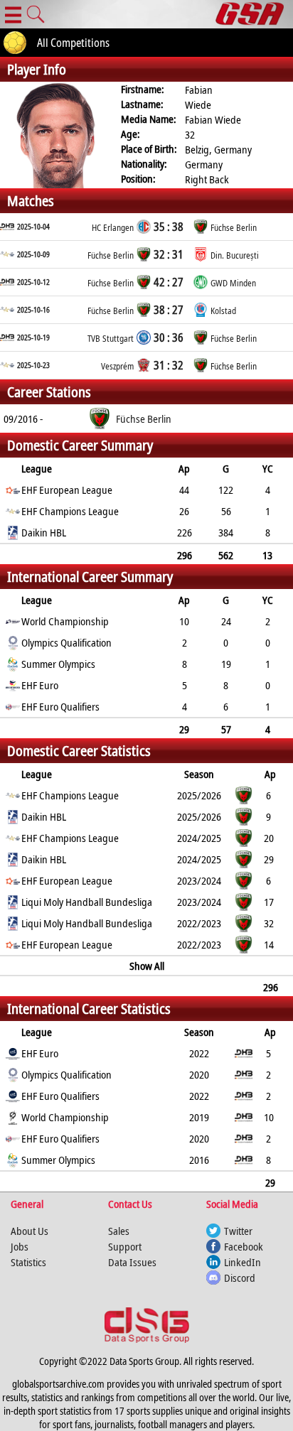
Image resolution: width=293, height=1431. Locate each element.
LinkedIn (242, 1262)
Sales (118, 1231)
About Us (29, 1231)
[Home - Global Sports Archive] (254, 14)
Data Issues (132, 1262)
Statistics (28, 1262)
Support (125, 1246)
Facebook (243, 1246)
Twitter (238, 1231)
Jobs (19, 1246)
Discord (239, 1277)
